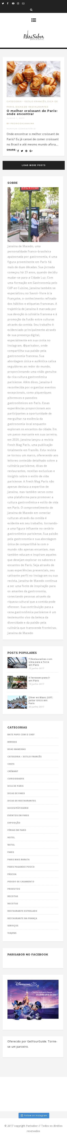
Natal (11, 844)
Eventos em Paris (18, 815)
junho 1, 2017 (16, 118)
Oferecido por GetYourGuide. (27, 1041)
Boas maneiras (16, 749)
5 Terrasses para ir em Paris (39, 679)
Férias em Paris (16, 830)
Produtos (13, 889)
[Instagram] (19, 3)
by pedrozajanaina (20, 123)
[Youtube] (14, 3)
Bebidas (12, 741)
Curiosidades (15, 778)
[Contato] (24, 3)
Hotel (11, 837)
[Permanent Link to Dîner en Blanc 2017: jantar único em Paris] (17, 707)
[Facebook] (9, 3)
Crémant (12, 771)
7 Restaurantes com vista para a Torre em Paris (40, 662)
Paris (10, 852)
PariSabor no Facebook (27, 954)
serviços (12, 925)
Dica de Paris (15, 786)
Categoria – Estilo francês (24, 756)
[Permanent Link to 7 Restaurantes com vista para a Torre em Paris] (17, 667)
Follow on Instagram (35, 1115)
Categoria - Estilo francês (26, 101)
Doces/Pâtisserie (18, 808)
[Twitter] (4, 3)
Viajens (11, 933)
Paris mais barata (18, 859)
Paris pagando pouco (21, 866)
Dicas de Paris (16, 793)
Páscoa (11, 874)
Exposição (13, 822)
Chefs (10, 764)
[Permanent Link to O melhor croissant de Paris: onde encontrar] (33, 96)
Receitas (12, 896)
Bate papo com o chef (21, 734)
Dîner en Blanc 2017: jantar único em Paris (41, 700)
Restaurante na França (22, 918)
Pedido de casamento (20, 881)
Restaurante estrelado (22, 911)
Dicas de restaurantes (31, 107)
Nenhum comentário (21, 128)
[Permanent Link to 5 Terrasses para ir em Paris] (17, 688)
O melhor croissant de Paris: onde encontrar (32, 112)
